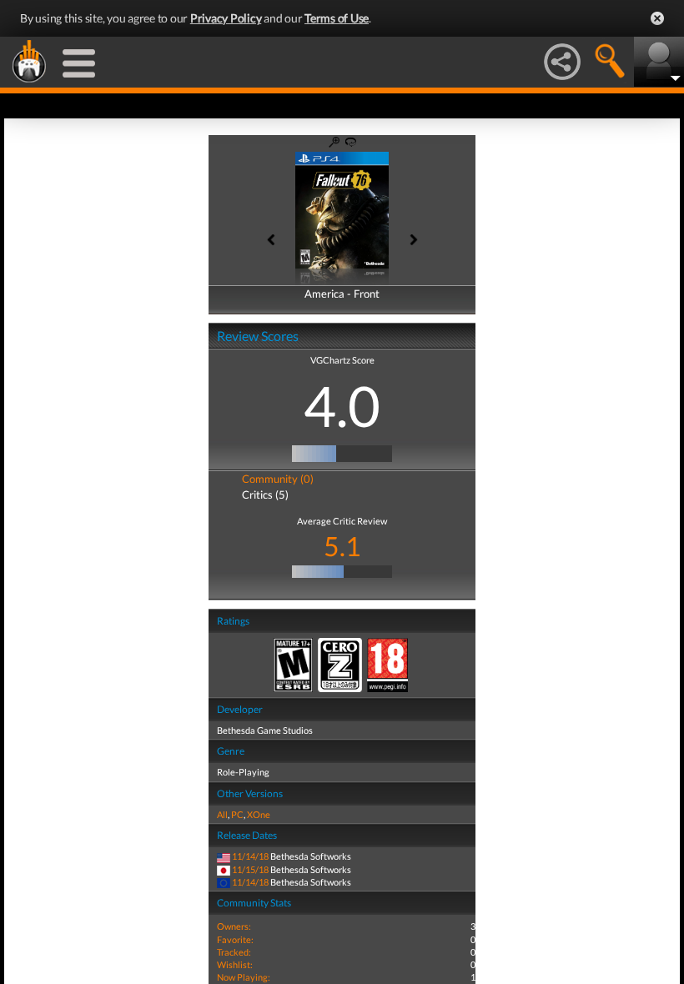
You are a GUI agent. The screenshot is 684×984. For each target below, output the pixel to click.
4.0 (342, 405)
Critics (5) (265, 494)
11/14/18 (250, 856)
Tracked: (234, 951)
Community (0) (278, 478)
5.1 (342, 546)
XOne (258, 814)
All (222, 814)
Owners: (234, 926)
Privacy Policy (226, 18)
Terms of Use (336, 18)
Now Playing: (243, 976)
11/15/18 (250, 869)
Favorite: (235, 939)
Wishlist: (235, 964)
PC (237, 814)
